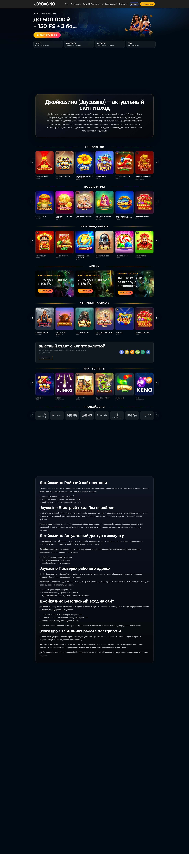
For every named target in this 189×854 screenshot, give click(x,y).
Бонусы (122, 4)
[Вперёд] (156, 162)
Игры (67, 4)
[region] (94, 165)
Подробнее (46, 358)
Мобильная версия (95, 4)
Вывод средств (111, 4)
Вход (85, 4)
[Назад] (32, 162)
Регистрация (76, 4)
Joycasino (44, 4)
